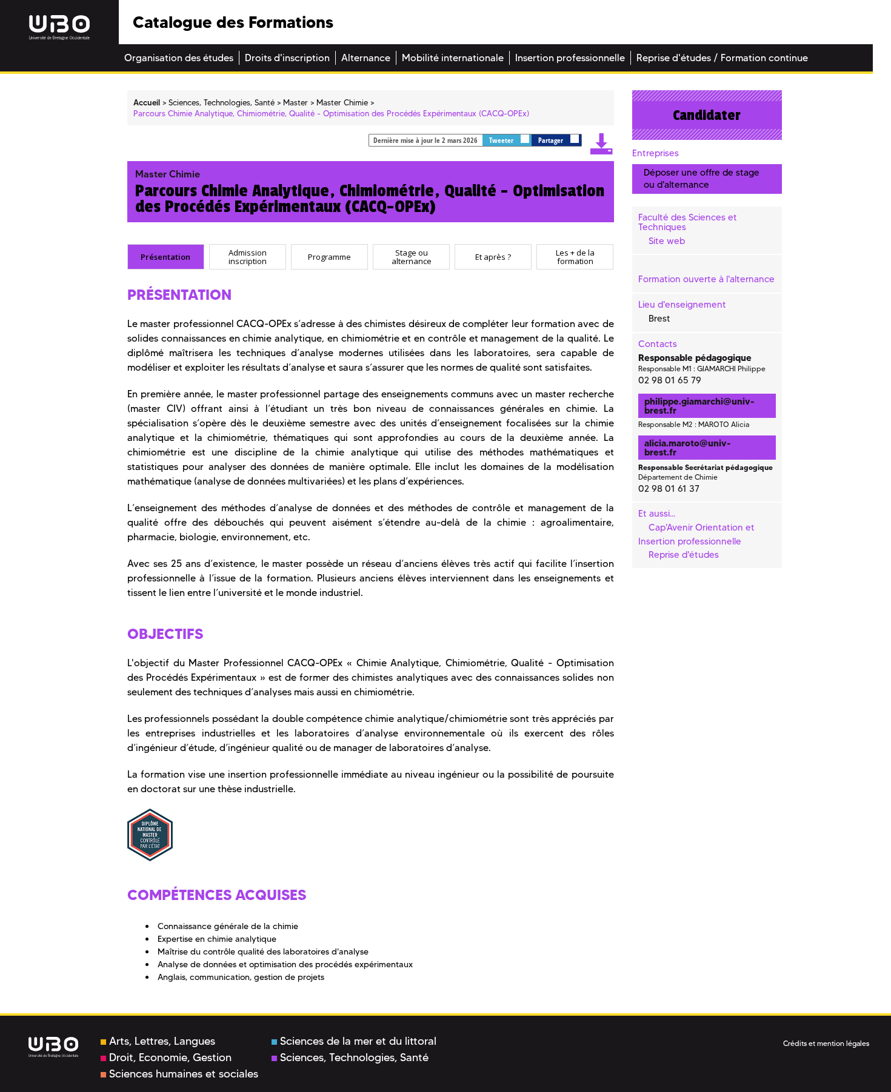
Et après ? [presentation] (493, 257)
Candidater (707, 115)
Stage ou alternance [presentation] (412, 257)
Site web (667, 241)
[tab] (165, 257)
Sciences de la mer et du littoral (358, 1041)
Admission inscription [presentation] (248, 257)
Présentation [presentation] (165, 257)
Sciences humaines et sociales (183, 1073)
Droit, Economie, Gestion (170, 1057)
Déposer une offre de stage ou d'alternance (701, 178)
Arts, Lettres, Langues (162, 1041)
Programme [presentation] (329, 257)
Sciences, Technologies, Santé (354, 1057)
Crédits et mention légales (826, 1043)
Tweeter (502, 140)
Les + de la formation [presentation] (575, 257)
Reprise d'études (684, 554)
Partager (551, 140)
